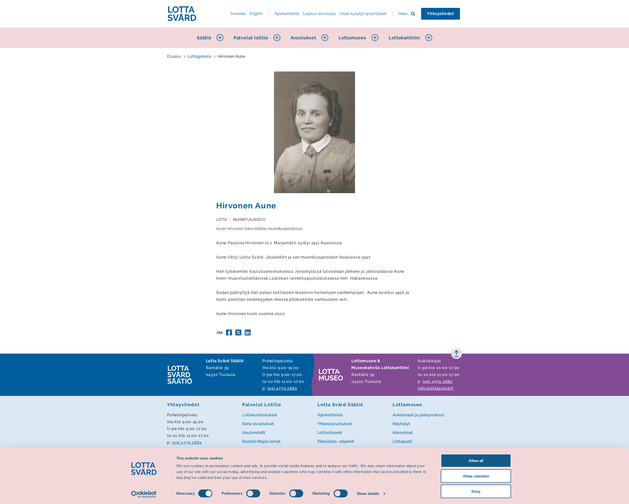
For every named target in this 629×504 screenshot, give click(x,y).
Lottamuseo (352, 37)
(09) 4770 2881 (282, 388)
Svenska (238, 13)
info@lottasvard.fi (435, 388)
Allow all (476, 461)
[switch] (253, 493)
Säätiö (204, 37)
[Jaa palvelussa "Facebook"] (229, 332)
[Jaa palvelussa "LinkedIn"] (248, 332)
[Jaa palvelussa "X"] (238, 332)
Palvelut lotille (251, 37)
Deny (476, 491)
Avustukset (303, 37)
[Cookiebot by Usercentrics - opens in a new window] (143, 494)
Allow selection (476, 476)
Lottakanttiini (404, 37)
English (256, 13)
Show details (368, 493)
